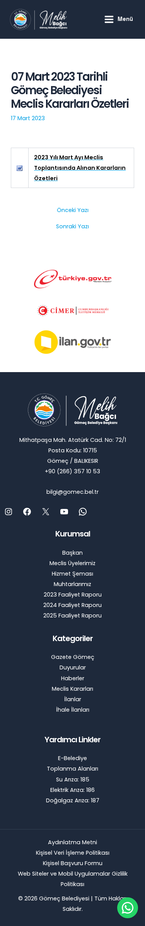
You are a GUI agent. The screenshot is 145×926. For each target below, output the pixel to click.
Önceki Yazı (73, 210)
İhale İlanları (72, 710)
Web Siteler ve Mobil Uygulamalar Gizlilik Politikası (73, 879)
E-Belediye (72, 758)
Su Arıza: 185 (72, 779)
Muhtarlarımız (72, 584)
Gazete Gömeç (72, 657)
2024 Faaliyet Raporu (72, 605)
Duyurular (73, 667)
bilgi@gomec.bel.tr (72, 492)
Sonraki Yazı (72, 226)
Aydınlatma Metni (72, 842)
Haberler (72, 678)
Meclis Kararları (72, 689)
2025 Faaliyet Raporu (72, 615)
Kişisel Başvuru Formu (72, 863)
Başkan (72, 553)
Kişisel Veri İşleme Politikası (72, 853)
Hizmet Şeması (72, 574)
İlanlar (72, 699)
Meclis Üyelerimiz (72, 563)
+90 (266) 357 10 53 (72, 471)
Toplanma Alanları (72, 769)
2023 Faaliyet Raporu (73, 594)
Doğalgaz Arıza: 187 (72, 800)
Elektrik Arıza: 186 (72, 790)
